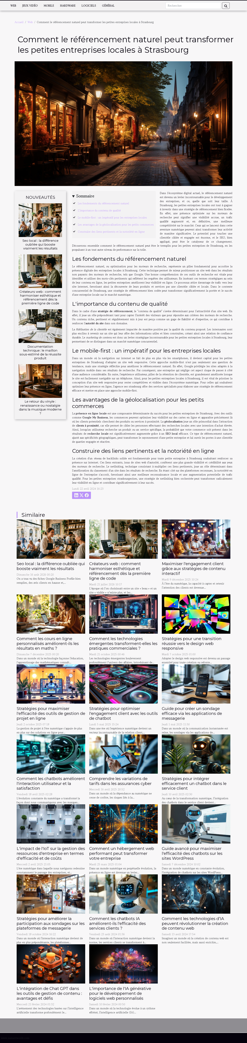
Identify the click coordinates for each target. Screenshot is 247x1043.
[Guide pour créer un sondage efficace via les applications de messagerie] (196, 684)
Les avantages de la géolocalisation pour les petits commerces (116, 225)
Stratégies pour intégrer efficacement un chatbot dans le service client (194, 783)
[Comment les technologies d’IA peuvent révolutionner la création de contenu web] (196, 894)
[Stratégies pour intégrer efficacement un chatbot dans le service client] (196, 754)
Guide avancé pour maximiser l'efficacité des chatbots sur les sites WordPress (192, 853)
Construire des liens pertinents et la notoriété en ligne (111, 232)
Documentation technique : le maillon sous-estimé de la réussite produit (40, 352)
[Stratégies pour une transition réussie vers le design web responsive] (196, 613)
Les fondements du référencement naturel (103, 203)
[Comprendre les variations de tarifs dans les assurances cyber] (123, 754)
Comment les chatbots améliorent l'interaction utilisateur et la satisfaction (51, 783)
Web (13, 6)
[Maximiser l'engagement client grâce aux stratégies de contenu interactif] (196, 539)
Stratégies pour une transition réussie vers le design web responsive (191, 643)
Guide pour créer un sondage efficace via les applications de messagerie (192, 713)
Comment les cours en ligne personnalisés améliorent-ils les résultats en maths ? (48, 643)
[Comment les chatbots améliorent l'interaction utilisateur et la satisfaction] (51, 754)
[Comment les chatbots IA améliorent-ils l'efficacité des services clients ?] (123, 894)
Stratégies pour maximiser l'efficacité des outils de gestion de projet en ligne (51, 713)
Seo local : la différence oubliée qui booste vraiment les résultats (40, 244)
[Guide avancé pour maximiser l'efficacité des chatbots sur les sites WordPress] (196, 823)
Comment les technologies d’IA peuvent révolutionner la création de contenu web (195, 923)
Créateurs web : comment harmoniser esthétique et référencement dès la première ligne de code (40, 297)
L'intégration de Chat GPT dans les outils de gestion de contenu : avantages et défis (49, 993)
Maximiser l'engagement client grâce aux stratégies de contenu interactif (193, 568)
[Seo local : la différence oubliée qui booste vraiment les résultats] (40, 220)
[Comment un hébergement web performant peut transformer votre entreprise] (123, 823)
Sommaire (85, 196)
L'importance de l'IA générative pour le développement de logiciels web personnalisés (120, 993)
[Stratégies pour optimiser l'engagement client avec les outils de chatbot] (123, 684)
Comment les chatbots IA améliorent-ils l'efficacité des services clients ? (117, 923)
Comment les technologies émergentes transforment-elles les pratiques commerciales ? (123, 643)
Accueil (19, 22)
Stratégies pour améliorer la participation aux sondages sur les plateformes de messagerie (51, 923)
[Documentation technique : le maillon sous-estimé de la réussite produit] (40, 326)
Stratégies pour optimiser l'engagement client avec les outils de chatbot (123, 713)
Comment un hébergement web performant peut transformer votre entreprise (121, 853)
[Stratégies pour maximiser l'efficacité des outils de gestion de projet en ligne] (51, 684)
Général (108, 6)
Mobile (49, 6)
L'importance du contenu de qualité (99, 210)
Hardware (67, 6)
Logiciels (88, 6)
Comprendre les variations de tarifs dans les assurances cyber (120, 781)
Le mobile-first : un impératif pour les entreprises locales (112, 217)
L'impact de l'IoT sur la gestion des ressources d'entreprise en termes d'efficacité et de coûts (51, 853)
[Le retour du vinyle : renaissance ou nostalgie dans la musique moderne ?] (40, 381)
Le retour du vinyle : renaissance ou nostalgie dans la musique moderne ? (40, 407)
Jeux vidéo (30, 6)
